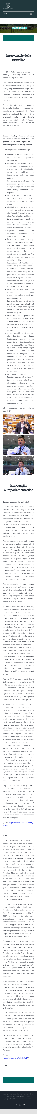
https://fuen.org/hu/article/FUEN (15, 1058)
